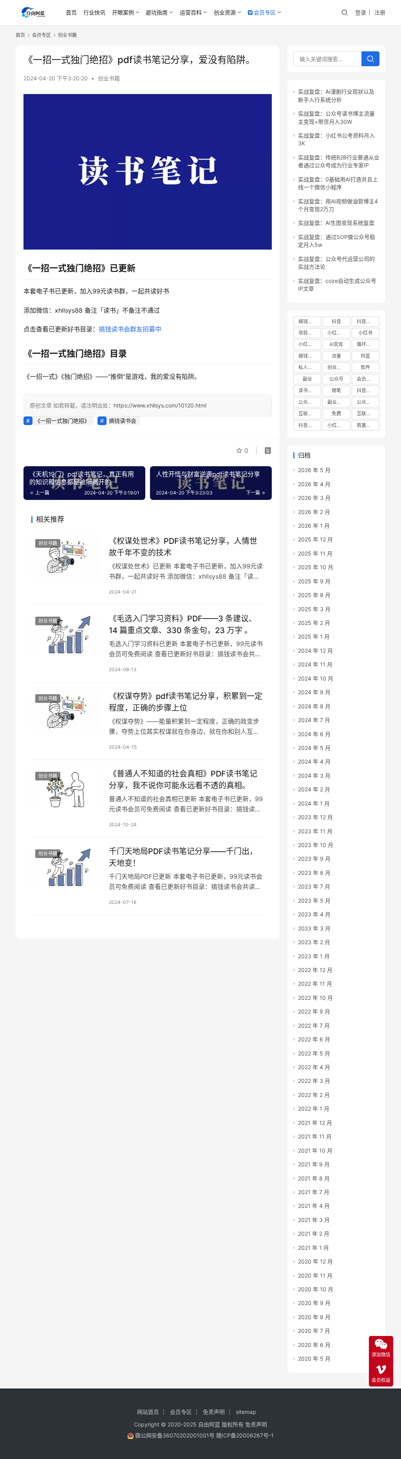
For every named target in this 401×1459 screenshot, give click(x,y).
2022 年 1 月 (313, 1108)
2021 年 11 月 (315, 1136)
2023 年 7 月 (314, 886)
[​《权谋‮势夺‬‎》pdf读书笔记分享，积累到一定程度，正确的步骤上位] (66, 712)
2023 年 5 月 (314, 900)
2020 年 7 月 (314, 1330)
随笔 (336, 390)
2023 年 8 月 (314, 872)
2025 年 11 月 (315, 553)
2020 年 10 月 (315, 1289)
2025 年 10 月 (315, 567)
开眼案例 (123, 12)
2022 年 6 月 (314, 1039)
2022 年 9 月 (314, 1011)
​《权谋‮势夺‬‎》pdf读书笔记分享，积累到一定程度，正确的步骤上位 (185, 701)
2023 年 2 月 (314, 942)
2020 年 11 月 (315, 1275)
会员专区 (265, 12)
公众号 (336, 379)
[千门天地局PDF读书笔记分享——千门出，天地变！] (66, 867)
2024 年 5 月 (314, 747)
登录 (360, 12)
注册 (379, 12)
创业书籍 (109, 78)
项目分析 (307, 333)
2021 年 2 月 (313, 1233)
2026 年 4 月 (314, 484)
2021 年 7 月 (313, 1192)
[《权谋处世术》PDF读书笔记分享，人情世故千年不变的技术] (66, 557)
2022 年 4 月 (314, 1067)
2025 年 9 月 (314, 581)
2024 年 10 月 (315, 678)
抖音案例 (307, 425)
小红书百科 (338, 333)
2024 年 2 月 (314, 789)
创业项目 (336, 367)
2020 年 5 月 (314, 1358)
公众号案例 (368, 402)
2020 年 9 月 (314, 1303)
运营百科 (191, 12)
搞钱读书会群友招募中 (130, 329)
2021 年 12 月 (315, 1122)
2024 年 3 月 (314, 775)
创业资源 (225, 12)
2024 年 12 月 (315, 650)
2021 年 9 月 (314, 1164)
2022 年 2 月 (314, 1095)
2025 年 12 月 (315, 539)
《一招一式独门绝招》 (62, 420)
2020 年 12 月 (315, 1261)
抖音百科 (366, 321)
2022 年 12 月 (315, 970)
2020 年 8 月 (314, 1317)
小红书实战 (338, 425)
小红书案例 (309, 344)
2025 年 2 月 (314, 622)
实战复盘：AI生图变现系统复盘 (336, 222)
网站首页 (148, 1411)
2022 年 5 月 (314, 1053)
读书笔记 (307, 390)
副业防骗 (336, 402)
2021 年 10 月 (315, 1150)
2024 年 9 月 (314, 692)
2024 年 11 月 (315, 664)
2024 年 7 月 (314, 720)
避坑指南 (157, 12)
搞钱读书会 (122, 420)
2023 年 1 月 (314, 956)
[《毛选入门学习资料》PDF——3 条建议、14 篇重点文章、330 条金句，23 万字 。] (66, 634)
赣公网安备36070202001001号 (175, 1435)
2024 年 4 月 (314, 761)
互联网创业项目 (309, 413)
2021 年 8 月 (314, 1178)
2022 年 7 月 (314, 1025)
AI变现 (336, 344)
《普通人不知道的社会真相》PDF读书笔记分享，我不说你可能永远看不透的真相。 (183, 779)
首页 (71, 12)
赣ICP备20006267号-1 (245, 1435)
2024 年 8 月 (314, 706)
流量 (336, 356)
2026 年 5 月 (314, 470)
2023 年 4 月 (314, 914)
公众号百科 (309, 402)
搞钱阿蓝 (307, 356)
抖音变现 (366, 390)
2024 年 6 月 (314, 734)
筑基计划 (366, 425)
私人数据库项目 (309, 367)
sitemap (246, 1411)
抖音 (336, 321)
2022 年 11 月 (315, 983)
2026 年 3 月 (314, 497)
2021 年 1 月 (313, 1247)
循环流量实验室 (368, 344)
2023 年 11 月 (315, 831)
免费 (336, 413)
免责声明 (214, 1411)
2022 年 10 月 (315, 997)
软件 (365, 367)
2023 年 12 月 (315, 817)
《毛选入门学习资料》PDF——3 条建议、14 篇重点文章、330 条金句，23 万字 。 (182, 624)
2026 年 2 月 (314, 512)
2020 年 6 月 (314, 1344)
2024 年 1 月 (314, 803)
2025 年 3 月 (314, 609)
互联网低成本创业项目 (368, 413)
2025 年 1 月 (314, 636)
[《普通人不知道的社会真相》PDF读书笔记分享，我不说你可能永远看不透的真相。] (66, 789)
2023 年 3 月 (314, 928)
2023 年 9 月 (314, 858)
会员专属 (366, 379)
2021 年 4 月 (314, 1205)
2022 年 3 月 (314, 1080)
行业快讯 (94, 12)
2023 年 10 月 (315, 845)
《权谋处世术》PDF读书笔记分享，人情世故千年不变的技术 (183, 546)
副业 (307, 379)
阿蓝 (365, 356)
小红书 (365, 333)
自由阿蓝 (209, 1424)
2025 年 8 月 (314, 595)
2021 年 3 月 (314, 1219)
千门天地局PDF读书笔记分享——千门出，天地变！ (183, 857)
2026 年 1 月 (314, 525)
